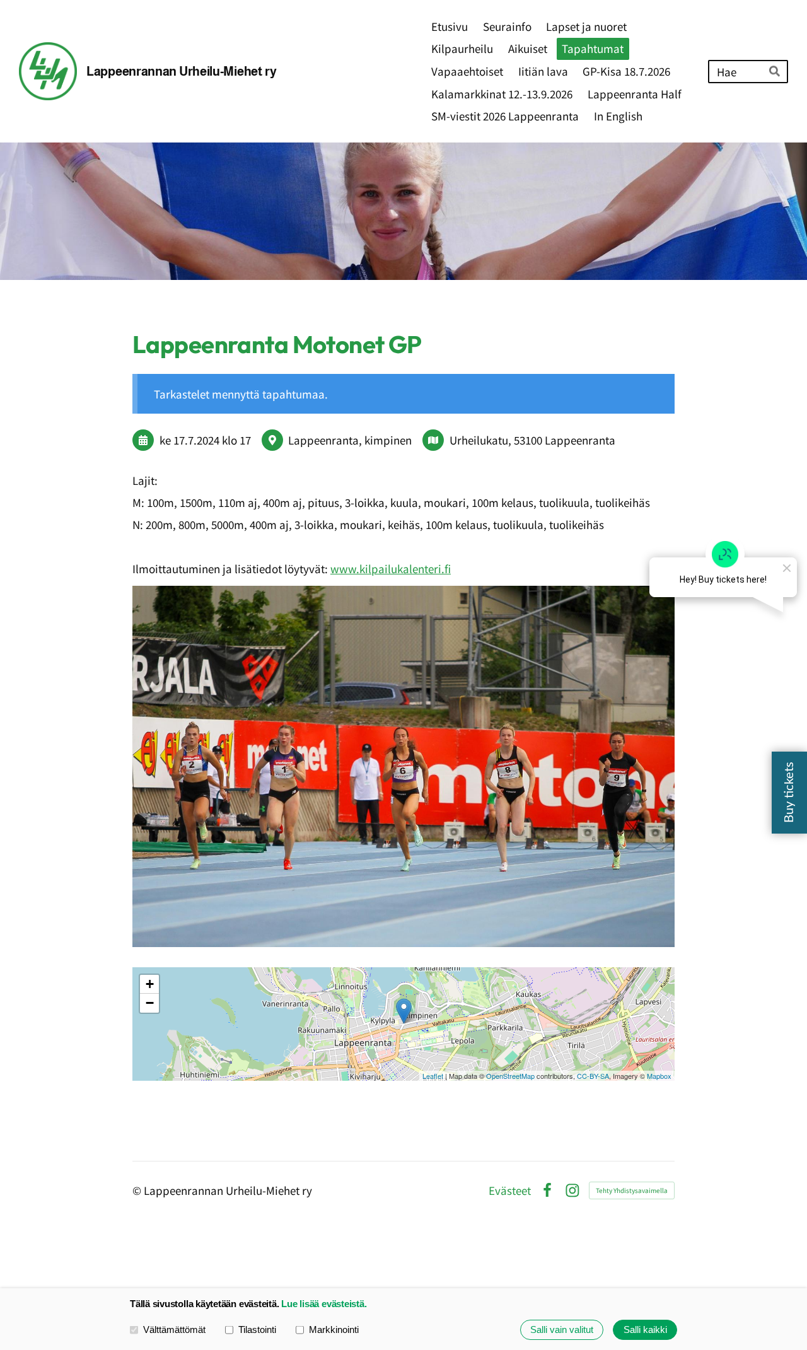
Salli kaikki (645, 1329)
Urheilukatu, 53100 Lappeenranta (532, 440)
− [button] (150, 1003)
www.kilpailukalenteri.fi (390, 568)
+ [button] (150, 984)
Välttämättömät (174, 1329)
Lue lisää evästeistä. (323, 1303)
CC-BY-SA (593, 1076)
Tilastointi (257, 1329)
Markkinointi (334, 1329)
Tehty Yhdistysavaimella (632, 1190)
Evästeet (510, 1190)
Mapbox (659, 1076)
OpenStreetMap (510, 1076)
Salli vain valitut (561, 1329)
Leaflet (432, 1076)
